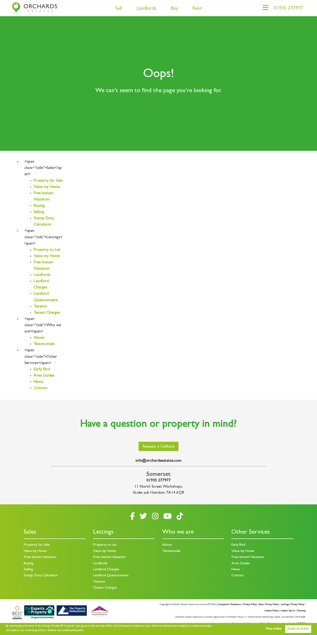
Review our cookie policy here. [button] (66, 630)
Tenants (40, 307)
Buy (174, 8)
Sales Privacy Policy (269, 604)
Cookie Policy (271, 611)
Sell (118, 8)
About (39, 338)
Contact (41, 388)
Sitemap (302, 611)
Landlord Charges (106, 569)
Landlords (146, 8)
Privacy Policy (250, 604)
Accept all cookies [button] (298, 629)
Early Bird (42, 369)
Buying (39, 206)
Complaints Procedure (229, 604)
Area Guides (44, 376)
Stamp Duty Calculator (41, 575)
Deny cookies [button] (273, 629)
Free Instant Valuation (40, 557)
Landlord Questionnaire (111, 575)
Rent (197, 8)
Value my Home (47, 187)
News (38, 382)
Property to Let (47, 250)
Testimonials (44, 344)
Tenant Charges (47, 313)
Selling (39, 212)
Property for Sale (48, 181)
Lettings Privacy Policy (292, 604)
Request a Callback (159, 447)
